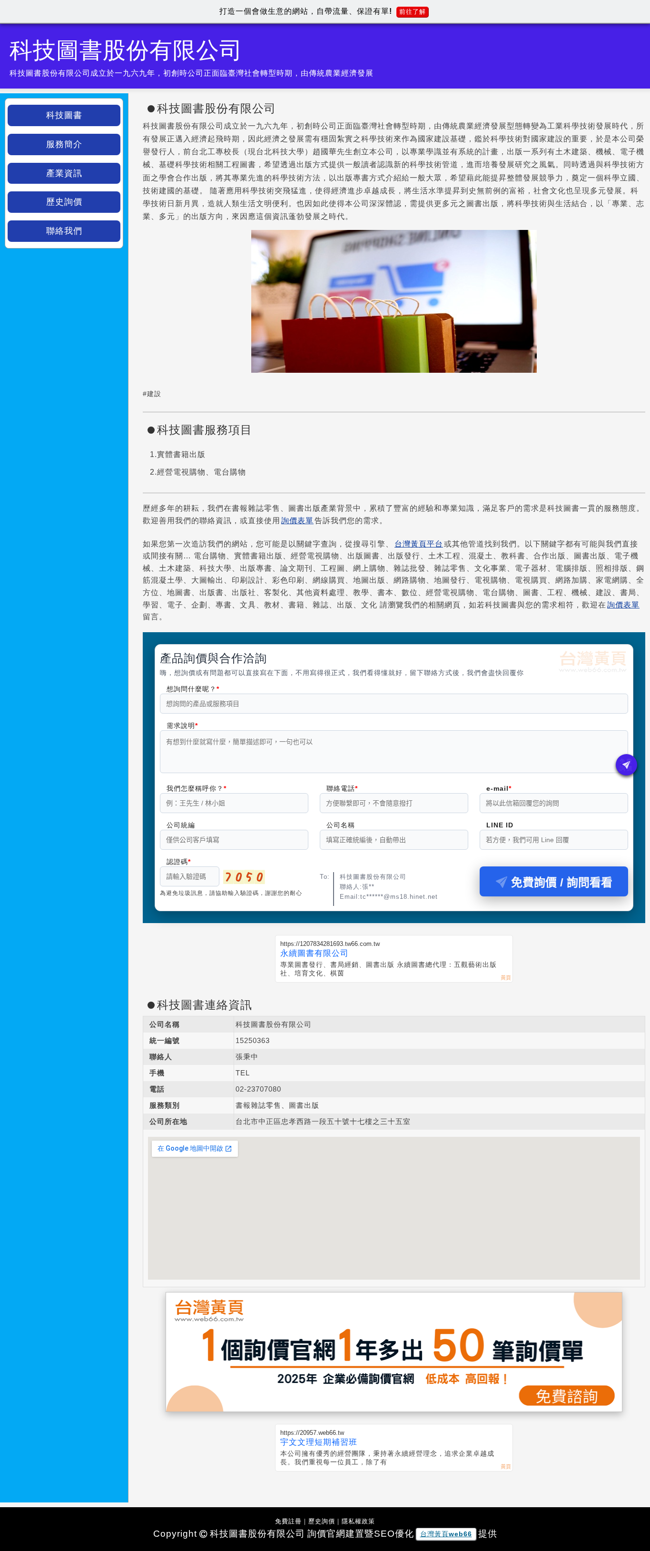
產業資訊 (64, 173)
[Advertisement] (64, 312)
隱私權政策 (358, 1521)
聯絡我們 (64, 231)
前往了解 (412, 11)
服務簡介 (64, 144)
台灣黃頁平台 (418, 544)
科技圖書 (64, 115)
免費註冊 (288, 1521)
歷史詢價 (64, 202)
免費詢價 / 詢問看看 (561, 882)
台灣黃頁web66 (446, 1534)
